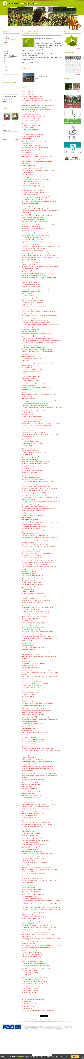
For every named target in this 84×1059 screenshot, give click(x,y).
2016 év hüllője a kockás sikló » (29, 259)
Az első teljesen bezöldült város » (29, 571)
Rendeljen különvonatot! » (28, 620)
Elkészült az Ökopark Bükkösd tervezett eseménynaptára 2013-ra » (37, 253)
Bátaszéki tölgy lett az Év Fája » (29, 649)
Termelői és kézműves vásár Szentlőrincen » (32, 956)
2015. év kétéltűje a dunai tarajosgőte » (31, 661)
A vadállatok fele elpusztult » (28, 573)
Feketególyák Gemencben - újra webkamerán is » (33, 479)
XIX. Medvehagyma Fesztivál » (29, 1006)
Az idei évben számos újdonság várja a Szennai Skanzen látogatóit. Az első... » (40, 201)
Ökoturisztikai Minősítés (9, 55)
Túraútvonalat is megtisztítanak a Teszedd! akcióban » (34, 347)
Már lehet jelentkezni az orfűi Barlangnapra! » (32, 811)
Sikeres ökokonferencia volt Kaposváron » (31, 318)
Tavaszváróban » (26, 163)
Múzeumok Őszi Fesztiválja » (28, 288)
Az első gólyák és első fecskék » (29, 734)
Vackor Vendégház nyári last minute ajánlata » (32, 941)
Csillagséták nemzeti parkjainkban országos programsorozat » (36, 745)
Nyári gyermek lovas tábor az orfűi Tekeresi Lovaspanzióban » (36, 822)
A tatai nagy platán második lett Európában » (32, 712)
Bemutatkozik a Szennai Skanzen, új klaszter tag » (33, 530)
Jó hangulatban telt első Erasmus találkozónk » (32, 441)
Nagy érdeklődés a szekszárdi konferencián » (32, 286)
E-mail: (4, 91)
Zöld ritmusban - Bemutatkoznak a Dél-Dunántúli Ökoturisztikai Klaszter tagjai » (40, 315)
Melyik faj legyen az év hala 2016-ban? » (31, 889)
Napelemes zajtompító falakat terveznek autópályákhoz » (35, 336)
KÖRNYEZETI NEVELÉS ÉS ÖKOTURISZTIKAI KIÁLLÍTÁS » (35, 208)
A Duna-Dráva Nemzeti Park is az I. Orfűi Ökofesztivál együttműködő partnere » (39, 508)
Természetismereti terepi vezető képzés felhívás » (33, 374)
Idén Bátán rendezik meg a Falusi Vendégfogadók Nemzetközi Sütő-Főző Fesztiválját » (41, 945)
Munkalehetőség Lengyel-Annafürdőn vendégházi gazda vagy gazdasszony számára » (41, 246)
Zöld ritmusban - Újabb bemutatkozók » (31, 528)
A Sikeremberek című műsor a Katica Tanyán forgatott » (34, 819)
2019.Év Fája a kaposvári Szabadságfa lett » (32, 113)
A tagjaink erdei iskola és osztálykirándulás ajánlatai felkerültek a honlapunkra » (40, 537)
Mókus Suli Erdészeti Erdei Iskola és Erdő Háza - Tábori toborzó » (37, 243)
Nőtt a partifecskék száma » (28, 542)
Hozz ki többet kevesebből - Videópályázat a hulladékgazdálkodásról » (38, 607)
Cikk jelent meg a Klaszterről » (29, 230)
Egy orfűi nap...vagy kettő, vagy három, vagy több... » (34, 273)
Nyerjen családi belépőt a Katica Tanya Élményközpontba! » (35, 512)
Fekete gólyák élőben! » (27, 293)
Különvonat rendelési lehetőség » (29, 698)
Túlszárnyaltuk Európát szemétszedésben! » (32, 369)
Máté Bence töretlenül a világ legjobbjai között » (33, 578)
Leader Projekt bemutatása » (28, 1008)
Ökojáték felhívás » (26, 418)
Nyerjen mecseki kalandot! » (28, 445)
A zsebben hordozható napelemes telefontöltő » (33, 689)
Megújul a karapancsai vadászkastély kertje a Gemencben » (35, 535)
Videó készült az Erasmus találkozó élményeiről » (33, 875)
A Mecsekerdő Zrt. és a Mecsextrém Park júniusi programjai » (35, 289)
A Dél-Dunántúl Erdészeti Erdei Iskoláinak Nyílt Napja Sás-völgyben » (37, 349)
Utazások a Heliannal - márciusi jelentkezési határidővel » (35, 602)
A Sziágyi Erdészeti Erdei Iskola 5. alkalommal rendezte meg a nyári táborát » (39, 869)
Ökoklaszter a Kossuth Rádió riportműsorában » (33, 647)
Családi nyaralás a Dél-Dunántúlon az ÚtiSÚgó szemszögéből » (36, 486)
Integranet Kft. (75, 1026)
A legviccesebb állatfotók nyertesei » (30, 268)
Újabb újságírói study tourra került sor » (31, 376)
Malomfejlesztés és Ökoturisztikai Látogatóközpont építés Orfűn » (36, 670)
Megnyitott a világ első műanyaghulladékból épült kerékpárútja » (36, 968)
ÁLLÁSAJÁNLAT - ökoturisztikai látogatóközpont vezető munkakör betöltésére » (40, 266)
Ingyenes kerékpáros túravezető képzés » (31, 450)
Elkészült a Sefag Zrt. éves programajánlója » (32, 759)
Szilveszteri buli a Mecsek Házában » (30, 625)
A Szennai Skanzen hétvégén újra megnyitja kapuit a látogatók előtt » (37, 761)
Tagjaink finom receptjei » (28, 678)
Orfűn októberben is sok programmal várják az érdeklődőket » (36, 109)
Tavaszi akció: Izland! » (27, 726)
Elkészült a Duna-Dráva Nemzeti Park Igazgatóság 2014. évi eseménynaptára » (40, 197)
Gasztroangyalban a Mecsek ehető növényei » (32, 954)
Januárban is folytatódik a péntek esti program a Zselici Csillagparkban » (38, 804)
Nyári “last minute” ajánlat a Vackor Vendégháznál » (33, 429)
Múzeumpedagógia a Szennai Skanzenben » (32, 949)
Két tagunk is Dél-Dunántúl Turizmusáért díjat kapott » (34, 791)
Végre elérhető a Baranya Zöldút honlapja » (32, 477)
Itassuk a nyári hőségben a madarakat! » (31, 533)
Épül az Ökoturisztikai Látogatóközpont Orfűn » (32, 586)
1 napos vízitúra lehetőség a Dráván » (30, 842)
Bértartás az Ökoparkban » (28, 770)
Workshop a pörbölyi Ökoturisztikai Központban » (33, 250)
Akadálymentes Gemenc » (28, 304)
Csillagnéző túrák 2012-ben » (29, 178)
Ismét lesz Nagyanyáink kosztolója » (30, 559)
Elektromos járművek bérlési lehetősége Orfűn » (33, 999)
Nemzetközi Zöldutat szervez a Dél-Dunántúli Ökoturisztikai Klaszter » (37, 215)
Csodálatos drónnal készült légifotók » (30, 835)
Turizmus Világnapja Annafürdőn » (30, 154)
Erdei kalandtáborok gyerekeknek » (30, 474)
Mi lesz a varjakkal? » (27, 736)
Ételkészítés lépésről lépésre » (29, 728)
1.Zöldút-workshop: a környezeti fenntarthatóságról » (34, 931)
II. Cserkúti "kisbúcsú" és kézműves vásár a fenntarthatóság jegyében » (38, 351)
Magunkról (6, 38)
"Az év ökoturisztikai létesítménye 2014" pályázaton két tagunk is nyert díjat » (39, 566)
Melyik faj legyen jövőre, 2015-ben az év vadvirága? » (34, 624)
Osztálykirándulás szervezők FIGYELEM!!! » (32, 199)
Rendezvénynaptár (8, 44)
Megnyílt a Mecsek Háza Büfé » (29, 448)
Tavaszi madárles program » (28, 385)
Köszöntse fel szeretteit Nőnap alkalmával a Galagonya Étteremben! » (37, 703)
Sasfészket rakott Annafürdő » (29, 911)
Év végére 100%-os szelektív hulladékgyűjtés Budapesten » (35, 192)
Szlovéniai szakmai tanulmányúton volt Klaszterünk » (34, 526)
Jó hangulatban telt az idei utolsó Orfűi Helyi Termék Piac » (35, 856)
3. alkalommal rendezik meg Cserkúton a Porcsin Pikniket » (35, 840)
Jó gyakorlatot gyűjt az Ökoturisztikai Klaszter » (32, 214)
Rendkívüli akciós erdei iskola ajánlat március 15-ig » (34, 297)
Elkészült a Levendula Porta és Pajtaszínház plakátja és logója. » (36, 196)
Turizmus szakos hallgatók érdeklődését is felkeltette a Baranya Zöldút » (38, 481)
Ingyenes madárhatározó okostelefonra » (31, 582)
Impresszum (53, 1019)
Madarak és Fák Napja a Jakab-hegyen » (31, 746)
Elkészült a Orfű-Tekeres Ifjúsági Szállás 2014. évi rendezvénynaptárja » (38, 187)
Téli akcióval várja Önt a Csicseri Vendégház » (32, 134)
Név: (4, 87)
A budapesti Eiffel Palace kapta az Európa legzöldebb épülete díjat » (37, 922)
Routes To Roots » (26, 994)
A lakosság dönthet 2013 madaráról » (30, 206)
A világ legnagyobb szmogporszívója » (30, 864)
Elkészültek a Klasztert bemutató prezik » (31, 475)
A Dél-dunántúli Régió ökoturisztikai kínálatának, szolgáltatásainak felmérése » (39, 488)
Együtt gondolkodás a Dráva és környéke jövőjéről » (34, 190)
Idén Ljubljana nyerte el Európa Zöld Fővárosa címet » (34, 279)
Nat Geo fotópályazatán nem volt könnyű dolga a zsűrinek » (35, 846)
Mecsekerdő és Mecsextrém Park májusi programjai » (34, 987)
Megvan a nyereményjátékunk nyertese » (31, 237)
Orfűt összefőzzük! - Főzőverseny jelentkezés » (32, 1005)
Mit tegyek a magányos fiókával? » (30, 356)
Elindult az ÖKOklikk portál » (28, 165)
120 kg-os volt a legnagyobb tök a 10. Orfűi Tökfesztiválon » (35, 894)
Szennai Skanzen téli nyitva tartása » (30, 829)
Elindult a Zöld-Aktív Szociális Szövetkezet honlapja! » (34, 306)
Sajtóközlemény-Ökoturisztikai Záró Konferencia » (33, 219)
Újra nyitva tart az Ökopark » (28, 701)
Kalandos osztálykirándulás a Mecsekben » (32, 755)
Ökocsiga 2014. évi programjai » (29, 472)
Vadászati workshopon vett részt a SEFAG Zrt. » (32, 557)
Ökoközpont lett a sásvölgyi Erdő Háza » (31, 371)
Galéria (5, 59)
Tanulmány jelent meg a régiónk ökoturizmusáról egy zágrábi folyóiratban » (39, 232)
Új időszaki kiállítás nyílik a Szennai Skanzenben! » (33, 593)
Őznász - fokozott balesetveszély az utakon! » (32, 833)
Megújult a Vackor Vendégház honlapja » (31, 784)
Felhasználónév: (6, 130)
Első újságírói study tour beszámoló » (30, 531)
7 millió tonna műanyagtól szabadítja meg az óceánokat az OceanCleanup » (39, 170)
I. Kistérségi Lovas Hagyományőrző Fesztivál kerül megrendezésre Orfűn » (39, 224)
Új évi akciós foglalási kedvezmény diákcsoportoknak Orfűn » (36, 179)
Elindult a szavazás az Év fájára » (29, 943)
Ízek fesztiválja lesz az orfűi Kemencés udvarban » (33, 466)
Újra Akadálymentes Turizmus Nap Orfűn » (31, 992)
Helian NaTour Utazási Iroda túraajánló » (31, 699)
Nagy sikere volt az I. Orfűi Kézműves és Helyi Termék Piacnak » (36, 494)
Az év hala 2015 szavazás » (28, 580)
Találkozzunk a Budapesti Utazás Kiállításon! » (32, 604)
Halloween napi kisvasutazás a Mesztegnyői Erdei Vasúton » (35, 622)
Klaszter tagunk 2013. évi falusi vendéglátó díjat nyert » (34, 504)
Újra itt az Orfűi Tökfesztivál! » (28, 887)
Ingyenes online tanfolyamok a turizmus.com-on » (33, 308)
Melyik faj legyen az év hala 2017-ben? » (31, 261)
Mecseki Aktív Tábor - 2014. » (28, 382)
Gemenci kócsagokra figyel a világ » (30, 849)
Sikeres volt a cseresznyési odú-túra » (30, 174)
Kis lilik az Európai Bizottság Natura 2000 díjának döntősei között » (37, 425)
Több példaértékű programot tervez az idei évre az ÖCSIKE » (35, 403)
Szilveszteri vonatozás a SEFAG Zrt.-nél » (31, 145)
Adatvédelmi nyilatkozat (33, 1019)
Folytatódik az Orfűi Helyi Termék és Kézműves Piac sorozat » (36, 322)
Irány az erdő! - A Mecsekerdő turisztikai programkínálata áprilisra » (37, 362)
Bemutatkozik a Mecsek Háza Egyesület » (31, 685)
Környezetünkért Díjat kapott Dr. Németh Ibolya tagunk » (34, 873)
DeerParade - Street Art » (27, 127)
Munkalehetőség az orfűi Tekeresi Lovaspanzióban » (34, 93)
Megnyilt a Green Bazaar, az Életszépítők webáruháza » (34, 616)
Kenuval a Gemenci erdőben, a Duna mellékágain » (33, 838)
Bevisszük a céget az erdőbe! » (29, 589)
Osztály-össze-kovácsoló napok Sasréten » (32, 952)
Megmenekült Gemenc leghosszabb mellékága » (33, 741)
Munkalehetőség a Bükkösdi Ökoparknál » (31, 866)
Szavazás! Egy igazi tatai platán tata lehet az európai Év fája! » (36, 147)
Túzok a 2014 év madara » (28, 454)
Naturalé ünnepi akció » (27, 645)
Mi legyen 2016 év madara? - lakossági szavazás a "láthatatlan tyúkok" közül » (39, 342)
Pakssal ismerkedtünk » (27, 152)
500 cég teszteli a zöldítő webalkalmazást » (32, 353)
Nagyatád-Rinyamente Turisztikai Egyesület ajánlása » (34, 810)
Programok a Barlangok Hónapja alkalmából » (32, 270)
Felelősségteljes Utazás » (28, 587)
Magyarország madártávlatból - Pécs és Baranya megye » (35, 680)
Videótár (6, 61)
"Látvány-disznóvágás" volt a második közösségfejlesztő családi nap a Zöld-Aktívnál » (41, 907)
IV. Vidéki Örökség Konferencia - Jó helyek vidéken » (34, 159)
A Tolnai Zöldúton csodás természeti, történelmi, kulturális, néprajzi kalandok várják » (41, 423)
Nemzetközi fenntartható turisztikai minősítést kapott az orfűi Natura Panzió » (39, 1010)
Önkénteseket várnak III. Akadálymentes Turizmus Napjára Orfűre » (37, 156)
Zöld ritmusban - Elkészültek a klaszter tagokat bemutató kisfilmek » (37, 333)
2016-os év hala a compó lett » (29, 802)
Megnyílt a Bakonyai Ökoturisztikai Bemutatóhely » (33, 241)
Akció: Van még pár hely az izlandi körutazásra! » (33, 483)
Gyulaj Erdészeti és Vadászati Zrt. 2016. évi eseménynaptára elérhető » (38, 766)
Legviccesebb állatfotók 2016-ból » (30, 427)
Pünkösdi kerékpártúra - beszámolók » (30, 317)
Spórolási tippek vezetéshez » (29, 299)
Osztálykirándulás (8, 49)
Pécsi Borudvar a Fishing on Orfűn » (30, 122)
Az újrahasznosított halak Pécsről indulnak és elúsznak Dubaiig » (36, 965)
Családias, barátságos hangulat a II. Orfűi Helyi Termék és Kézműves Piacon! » (39, 497)
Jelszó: (4, 135)
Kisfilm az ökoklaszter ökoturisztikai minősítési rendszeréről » (35, 717)
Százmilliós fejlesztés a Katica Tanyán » (31, 884)
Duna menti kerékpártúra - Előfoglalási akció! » (32, 795)
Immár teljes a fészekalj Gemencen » (30, 373)
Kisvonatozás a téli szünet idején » (30, 618)
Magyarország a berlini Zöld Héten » (30, 194)
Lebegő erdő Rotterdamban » (29, 172)
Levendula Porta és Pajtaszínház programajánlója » (33, 432)
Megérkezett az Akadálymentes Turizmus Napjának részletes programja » (38, 105)
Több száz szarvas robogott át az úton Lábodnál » (33, 705)
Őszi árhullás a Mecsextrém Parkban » (30, 950)
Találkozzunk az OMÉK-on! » (28, 882)
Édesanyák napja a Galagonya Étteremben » (32, 335)
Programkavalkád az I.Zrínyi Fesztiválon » (31, 457)
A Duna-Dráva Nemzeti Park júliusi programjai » (33, 96)
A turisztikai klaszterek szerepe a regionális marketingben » (35, 223)
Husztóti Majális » (26, 996)
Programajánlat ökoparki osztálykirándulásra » (32, 723)
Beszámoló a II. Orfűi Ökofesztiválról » (30, 539)
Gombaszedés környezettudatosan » (30, 459)
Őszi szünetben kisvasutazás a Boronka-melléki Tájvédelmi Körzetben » (38, 947)
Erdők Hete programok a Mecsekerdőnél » (31, 282)
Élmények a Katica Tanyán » (28, 696)
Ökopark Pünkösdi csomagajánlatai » (30, 329)
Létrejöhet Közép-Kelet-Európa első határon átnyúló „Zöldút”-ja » (36, 235)
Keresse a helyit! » (26, 468)
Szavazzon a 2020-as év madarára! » (30, 94)
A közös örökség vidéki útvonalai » (30, 990)
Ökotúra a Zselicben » (27, 389)
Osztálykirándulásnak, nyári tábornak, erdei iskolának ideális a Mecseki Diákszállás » (41, 773)
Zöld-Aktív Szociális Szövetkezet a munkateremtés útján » (35, 320)
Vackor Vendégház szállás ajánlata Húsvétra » (32, 983)
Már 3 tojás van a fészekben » (29, 331)
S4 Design (70, 1027)
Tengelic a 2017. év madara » (29, 860)
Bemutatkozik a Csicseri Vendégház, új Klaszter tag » (34, 490)
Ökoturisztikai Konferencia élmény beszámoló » (32, 98)
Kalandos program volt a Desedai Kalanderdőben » (33, 844)
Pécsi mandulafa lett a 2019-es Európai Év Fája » (33, 979)
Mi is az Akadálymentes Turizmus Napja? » (31, 120)
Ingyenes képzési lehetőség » (29, 577)
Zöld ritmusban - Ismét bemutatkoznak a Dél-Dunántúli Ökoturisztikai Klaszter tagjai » (41, 257)
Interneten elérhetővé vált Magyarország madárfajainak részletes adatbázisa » (39, 934)
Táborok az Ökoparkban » (28, 725)
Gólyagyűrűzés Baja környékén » (29, 817)
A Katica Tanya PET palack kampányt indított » (32, 291)
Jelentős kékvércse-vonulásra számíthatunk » (32, 354)
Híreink (5, 42)
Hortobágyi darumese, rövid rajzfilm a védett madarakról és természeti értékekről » (40, 976)
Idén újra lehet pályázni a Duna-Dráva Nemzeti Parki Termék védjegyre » (38, 546)
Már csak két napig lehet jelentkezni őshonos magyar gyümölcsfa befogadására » (40, 111)
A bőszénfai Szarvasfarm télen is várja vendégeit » (33, 248)
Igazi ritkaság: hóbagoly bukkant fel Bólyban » (32, 681)
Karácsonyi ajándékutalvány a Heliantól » (31, 555)
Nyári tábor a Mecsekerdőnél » (29, 793)
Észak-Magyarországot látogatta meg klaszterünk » (33, 569)
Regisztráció (5, 139)
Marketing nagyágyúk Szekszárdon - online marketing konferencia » (37, 615)
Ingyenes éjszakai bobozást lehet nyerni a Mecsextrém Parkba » (36, 387)
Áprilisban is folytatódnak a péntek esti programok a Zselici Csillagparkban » (39, 853)
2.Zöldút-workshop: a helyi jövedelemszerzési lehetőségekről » (36, 932)
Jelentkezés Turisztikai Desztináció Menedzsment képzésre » (36, 732)
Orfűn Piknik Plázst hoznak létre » (29, 831)
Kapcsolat (6, 64)
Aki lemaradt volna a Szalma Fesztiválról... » (32, 226)
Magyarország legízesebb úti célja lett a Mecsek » (33, 893)
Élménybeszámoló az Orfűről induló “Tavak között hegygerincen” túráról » (38, 255)
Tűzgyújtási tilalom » (26, 974)
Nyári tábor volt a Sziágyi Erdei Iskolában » (31, 447)
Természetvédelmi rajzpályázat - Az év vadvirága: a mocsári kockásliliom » (38, 364)
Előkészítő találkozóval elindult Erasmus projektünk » (34, 847)
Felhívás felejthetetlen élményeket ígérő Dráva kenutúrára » (35, 495)
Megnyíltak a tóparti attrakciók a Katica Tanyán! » (33, 167)
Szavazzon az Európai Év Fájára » (30, 972)
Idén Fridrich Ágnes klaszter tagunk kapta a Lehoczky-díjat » (35, 595)
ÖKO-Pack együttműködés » (28, 499)
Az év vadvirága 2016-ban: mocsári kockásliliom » (33, 506)
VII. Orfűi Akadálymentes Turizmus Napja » (31, 1003)
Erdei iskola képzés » (27, 313)
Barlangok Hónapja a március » (29, 605)
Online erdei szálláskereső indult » (30, 344)
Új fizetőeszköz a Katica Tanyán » (29, 743)
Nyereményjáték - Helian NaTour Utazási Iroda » (33, 916)
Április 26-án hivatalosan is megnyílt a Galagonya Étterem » (35, 461)
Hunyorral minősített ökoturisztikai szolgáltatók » (33, 714)
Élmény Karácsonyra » (27, 660)
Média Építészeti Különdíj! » (28, 643)
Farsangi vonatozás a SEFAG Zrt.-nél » (31, 692)
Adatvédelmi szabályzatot (8, 98)
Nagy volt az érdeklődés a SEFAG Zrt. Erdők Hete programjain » (36, 912)
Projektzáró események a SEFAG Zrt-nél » (31, 782)
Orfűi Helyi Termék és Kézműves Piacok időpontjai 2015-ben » (36, 708)
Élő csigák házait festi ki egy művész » (30, 815)
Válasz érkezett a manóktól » (28, 430)
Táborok (6, 51)
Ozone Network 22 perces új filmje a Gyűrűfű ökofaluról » (35, 149)
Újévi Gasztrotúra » (26, 1001)
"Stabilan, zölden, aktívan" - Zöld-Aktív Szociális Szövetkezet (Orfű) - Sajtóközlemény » (41, 938)
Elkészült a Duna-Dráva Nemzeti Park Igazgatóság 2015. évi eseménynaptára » (40, 676)
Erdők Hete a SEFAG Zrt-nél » (29, 871)
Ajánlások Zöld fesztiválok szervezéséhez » (32, 878)
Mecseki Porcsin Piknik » (27, 91)
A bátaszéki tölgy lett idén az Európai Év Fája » (32, 419)
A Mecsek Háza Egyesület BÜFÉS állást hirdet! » (33, 739)
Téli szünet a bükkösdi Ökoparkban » (30, 988)
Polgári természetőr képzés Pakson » (30, 183)
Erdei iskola (6, 53)
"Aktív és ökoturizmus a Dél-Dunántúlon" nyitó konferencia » (35, 405)
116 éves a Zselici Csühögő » (28, 958)
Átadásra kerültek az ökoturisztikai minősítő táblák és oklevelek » (36, 808)
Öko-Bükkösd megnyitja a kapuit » (29, 103)
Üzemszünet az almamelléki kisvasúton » (31, 421)
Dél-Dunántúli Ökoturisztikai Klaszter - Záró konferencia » (35, 221)
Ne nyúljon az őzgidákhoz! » (28, 786)
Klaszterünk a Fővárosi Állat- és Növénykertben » (33, 217)
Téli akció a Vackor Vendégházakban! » (31, 129)
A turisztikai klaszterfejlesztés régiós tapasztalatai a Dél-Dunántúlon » (37, 540)
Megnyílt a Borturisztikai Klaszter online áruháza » (33, 465)
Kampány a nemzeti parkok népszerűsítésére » (32, 136)
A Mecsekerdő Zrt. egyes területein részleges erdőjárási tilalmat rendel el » (38, 940)
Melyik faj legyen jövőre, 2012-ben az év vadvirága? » (34, 123)
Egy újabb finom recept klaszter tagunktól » (31, 634)
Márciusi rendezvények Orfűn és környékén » (32, 302)
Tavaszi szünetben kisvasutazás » (29, 598)
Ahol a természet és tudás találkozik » (30, 737)
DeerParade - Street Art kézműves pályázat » (32, 788)
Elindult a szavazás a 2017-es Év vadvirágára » (32, 515)
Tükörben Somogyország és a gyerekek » (31, 358)
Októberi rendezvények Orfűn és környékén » (32, 548)
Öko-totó (6, 66)
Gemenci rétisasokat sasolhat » (29, 264)
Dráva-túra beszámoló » (27, 391)
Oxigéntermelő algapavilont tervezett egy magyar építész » (35, 981)
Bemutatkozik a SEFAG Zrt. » (28, 694)
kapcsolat (78, 3)
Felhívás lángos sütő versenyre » (29, 414)
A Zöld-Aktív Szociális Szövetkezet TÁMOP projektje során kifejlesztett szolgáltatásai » (41, 909)
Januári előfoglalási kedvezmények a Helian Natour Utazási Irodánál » (38, 801)
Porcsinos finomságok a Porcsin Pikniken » (32, 181)
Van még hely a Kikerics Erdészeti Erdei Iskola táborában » (35, 564)
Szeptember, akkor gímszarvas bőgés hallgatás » (33, 443)
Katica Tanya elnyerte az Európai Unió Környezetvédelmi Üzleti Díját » (38, 553)
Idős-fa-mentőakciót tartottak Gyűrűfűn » (31, 609)
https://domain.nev (5, 3)
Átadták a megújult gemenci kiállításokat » (31, 345)
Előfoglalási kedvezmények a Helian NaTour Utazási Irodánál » (36, 828)
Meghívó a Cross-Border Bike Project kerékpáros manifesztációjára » (37, 562)
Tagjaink (6, 40)
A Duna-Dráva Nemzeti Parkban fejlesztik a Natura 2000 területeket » (37, 824)
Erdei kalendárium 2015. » (28, 143)
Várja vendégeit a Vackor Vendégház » (31, 687)
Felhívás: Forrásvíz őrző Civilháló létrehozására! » (33, 584)
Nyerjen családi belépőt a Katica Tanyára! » (32, 820)
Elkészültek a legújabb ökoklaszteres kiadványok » (33, 271)
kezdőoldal (75, 3)
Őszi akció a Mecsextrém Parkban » (30, 896)
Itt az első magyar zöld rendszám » (30, 923)
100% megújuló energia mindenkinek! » (31, 891)
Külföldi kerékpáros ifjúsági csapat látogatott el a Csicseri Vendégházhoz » (38, 560)
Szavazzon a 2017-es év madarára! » (30, 799)
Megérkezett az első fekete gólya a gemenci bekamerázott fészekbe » (37, 710)
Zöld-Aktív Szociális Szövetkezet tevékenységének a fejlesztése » (36, 100)
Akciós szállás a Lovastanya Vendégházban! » (32, 327)
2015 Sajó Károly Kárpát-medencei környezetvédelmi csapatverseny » (38, 631)
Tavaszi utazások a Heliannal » (29, 757)
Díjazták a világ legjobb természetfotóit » (31, 114)
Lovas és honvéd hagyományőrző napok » (31, 959)
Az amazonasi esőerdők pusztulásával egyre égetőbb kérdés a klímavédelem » (40, 158)
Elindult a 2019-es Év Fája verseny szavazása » (33, 416)
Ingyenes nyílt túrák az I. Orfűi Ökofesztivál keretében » (34, 510)
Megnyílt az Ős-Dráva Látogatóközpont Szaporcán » (34, 779)
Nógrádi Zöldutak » (26, 669)
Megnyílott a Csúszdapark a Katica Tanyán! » (32, 168)
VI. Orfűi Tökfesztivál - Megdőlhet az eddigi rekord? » (34, 228)
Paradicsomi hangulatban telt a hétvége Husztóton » (34, 855)
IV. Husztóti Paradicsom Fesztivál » (30, 997)
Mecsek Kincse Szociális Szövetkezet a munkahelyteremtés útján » (37, 867)
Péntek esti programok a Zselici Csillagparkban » (33, 876)
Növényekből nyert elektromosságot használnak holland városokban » (38, 141)
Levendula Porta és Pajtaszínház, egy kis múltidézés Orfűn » (35, 252)
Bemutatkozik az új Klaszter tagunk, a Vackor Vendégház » (35, 463)
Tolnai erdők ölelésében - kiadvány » (30, 485)
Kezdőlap (6, 36)
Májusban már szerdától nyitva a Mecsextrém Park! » (34, 772)
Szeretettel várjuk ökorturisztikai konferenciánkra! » (33, 116)
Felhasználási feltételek (44, 1019)
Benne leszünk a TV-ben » (28, 412)
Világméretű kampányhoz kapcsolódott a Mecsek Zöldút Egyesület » (37, 748)
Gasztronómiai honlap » (27, 205)
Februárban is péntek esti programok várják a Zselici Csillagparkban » (37, 768)
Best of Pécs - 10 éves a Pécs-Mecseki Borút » (32, 898)
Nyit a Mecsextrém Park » (28, 295)
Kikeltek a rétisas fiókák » (28, 513)
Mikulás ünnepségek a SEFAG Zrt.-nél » (31, 654)
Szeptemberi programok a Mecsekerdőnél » (32, 102)
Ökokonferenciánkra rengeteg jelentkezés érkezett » (34, 439)
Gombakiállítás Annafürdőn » (28, 550)
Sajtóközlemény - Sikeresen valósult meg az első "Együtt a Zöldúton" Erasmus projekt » (41, 927)
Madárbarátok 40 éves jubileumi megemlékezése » (33, 456)
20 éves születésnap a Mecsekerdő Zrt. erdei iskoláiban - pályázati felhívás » (39, 929)
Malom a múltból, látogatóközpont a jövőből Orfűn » (33, 300)
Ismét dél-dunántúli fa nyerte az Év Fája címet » (32, 961)
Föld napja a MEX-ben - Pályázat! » (30, 985)
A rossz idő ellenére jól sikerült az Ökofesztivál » (33, 244)
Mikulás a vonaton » (26, 360)
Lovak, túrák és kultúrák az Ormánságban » (32, 885)
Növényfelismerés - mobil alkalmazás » (31, 378)
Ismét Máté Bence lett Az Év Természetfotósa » (32, 707)
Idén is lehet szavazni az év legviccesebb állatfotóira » (34, 107)
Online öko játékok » (26, 936)
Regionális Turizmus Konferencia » (30, 970)
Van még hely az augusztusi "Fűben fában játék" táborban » (35, 383)
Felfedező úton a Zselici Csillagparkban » (31, 781)
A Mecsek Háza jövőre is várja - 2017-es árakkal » (33, 627)
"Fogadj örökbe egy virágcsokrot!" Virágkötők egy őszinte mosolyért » (37, 338)
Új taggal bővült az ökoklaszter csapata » (31, 309)
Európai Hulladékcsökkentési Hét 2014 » (31, 629)
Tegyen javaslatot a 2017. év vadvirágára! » (32, 551)
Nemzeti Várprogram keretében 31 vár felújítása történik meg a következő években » (41, 340)
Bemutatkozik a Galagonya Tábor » (30, 690)
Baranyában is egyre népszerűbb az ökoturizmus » (33, 663)
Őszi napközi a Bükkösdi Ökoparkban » (31, 284)
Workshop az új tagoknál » (28, 367)
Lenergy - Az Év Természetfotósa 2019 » (31, 118)
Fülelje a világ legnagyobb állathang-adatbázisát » (33, 858)
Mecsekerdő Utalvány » (27, 138)
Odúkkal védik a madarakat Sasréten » (31, 519)
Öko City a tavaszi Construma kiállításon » (31, 125)
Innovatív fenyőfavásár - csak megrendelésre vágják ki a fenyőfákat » (37, 636)
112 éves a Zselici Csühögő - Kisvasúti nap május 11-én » (35, 176)
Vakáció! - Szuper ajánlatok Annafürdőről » (31, 380)
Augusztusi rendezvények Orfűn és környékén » (33, 826)
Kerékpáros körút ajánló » (28, 188)
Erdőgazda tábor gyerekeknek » (29, 920)
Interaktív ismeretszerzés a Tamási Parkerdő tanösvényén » (35, 806)
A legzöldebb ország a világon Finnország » (32, 851)
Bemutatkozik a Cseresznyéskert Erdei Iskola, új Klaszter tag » (36, 492)
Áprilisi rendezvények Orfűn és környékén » (32, 521)
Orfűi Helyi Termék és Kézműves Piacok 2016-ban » (33, 275)
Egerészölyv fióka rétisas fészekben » (30, 797)
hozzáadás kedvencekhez (80, 3)
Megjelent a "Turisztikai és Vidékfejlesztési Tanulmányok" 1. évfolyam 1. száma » (40, 880)
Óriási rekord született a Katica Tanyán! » (31, 185)
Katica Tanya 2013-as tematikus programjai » (32, 234)
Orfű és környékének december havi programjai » (33, 438)
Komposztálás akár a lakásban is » (30, 633)
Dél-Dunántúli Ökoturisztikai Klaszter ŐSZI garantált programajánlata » (38, 568)
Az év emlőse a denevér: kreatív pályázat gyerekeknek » (34, 596)
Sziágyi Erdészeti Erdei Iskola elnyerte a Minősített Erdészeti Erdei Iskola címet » (40, 277)
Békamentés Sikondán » (27, 730)
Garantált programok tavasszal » (29, 280)
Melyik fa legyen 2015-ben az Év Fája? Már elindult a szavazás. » (36, 862)
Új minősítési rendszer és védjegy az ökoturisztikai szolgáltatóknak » (37, 716)
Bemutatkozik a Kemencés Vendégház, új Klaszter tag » (34, 452)
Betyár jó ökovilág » (26, 392)
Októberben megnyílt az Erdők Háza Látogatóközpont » (34, 963)
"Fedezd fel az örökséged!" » (28, 591)
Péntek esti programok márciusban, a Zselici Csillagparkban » (36, 600)
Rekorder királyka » (26, 150)
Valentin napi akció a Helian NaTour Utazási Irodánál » (34, 754)
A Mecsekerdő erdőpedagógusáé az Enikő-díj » (32, 575)
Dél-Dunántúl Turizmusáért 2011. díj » (30, 203)
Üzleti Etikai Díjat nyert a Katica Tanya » (31, 918)
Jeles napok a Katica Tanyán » (29, 140)
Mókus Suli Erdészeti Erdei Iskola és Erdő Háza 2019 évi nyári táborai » (38, 977)
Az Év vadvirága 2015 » (27, 665)
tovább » (16, 121)
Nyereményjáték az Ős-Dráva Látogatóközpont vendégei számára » (37, 161)
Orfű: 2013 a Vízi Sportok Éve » (29, 398)
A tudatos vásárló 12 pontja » (28, 517)
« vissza (60, 31)
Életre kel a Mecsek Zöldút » (28, 914)
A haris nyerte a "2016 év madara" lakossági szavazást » (34, 837)
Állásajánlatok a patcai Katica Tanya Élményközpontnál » (35, 544)
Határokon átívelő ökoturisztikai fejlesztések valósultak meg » (36, 613)
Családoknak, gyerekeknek (10, 47)
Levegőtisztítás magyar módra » (29, 790)
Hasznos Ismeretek (8, 57)
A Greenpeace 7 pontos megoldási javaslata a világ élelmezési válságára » (39, 925)
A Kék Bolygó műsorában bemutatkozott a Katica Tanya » (35, 967)
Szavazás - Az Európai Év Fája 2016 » (30, 262)
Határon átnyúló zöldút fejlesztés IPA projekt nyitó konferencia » (36, 410)
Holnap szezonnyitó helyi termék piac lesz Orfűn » (33, 813)
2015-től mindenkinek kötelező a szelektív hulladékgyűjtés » (35, 642)
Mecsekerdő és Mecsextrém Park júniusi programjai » (34, 239)
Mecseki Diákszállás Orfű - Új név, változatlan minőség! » (35, 683)
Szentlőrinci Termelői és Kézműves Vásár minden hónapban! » (36, 611)
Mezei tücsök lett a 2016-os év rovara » (31, 365)
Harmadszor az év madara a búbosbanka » (32, 667)
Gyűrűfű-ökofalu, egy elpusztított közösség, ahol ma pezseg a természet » (38, 311)
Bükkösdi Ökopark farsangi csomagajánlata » (32, 470)
